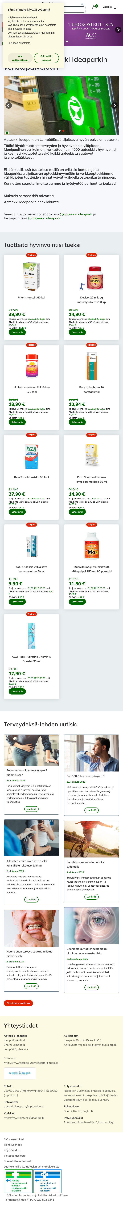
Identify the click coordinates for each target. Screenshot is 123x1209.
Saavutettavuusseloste (18, 1161)
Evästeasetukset (14, 1139)
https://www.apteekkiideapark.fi (24, 1117)
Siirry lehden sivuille (17, 1003)
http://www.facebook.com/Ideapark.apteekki (31, 1062)
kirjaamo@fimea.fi (16, 1199)
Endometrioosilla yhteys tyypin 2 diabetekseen (27, 772)
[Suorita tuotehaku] (82, 4)
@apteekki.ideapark (76, 214)
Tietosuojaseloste (14, 1155)
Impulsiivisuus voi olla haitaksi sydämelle (85, 864)
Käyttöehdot (11, 1150)
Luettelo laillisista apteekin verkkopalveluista (31, 1166)
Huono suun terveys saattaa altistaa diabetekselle (29, 954)
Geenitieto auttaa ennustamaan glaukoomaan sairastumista (87, 951)
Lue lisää (31, 809)
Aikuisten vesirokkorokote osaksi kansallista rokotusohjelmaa (27, 863)
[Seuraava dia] (118, 30)
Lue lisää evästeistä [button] (19, 43)
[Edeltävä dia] (8, 105)
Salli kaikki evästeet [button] (46, 58)
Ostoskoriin (17, 332)
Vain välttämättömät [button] (20, 58)
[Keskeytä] (7, 132)
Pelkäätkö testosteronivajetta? (86, 776)
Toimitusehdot (13, 1144)
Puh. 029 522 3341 (42, 1199)
